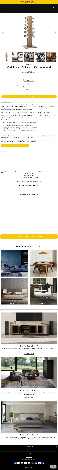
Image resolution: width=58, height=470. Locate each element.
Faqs (28, 449)
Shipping (24, 72)
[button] (6, 57)
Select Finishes (28, 80)
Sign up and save (28, 446)
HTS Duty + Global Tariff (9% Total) (29, 86)
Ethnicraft (29, 397)
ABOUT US (29, 456)
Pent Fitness (29, 64)
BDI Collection (29, 353)
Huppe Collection (29, 442)
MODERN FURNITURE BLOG (29, 459)
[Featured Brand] (29, 328)
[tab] (6, 101)
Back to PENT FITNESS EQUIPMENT (30, 236)
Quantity (29, 89)
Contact (29, 453)
